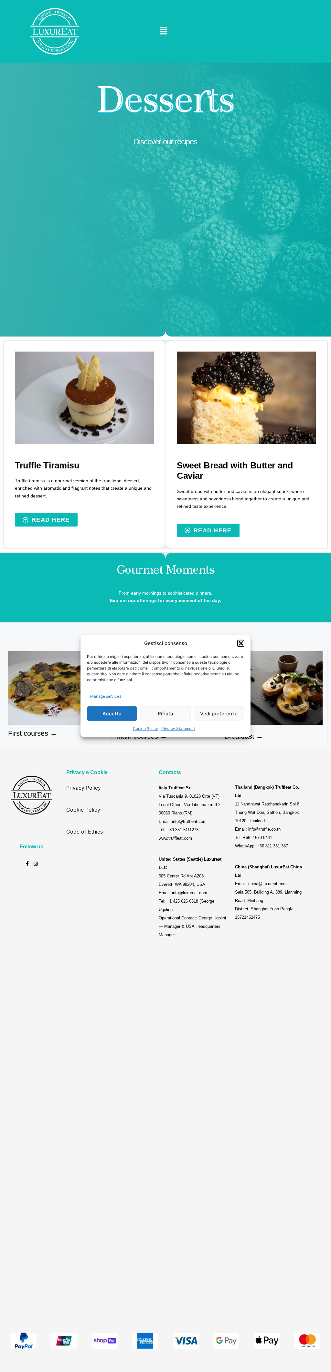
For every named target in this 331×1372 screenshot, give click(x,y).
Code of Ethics (84, 831)
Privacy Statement (178, 728)
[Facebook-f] (27, 863)
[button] (241, 643)
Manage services (105, 695)
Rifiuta (165, 713)
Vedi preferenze (219, 713)
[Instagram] (35, 863)
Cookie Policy (145, 728)
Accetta (112, 713)
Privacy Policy (83, 787)
